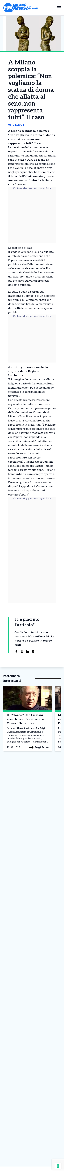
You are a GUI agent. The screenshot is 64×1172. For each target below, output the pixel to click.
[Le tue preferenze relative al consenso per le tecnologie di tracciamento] (58, 1166)
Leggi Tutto (42, 747)
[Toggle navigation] (59, 7)
